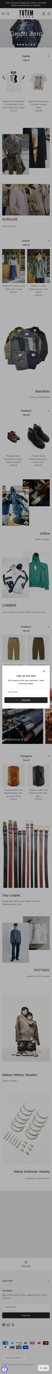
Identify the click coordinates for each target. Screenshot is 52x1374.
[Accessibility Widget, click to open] (4, 1369)
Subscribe (26, 700)
